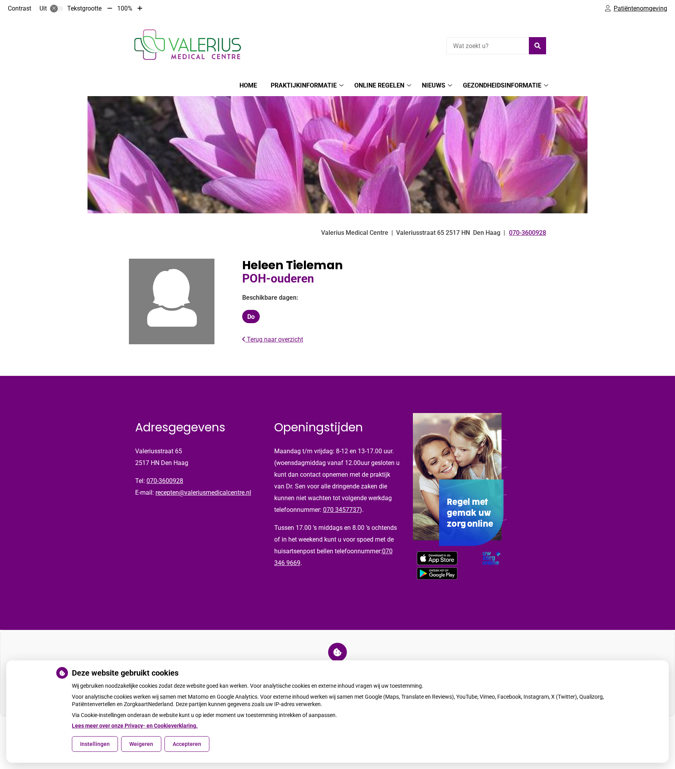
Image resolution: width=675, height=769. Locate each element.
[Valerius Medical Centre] (187, 44)
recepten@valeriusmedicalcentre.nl (203, 492)
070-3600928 (164, 481)
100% (124, 8)
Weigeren (141, 744)
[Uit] (56, 8)
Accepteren (187, 744)
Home (248, 85)
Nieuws (433, 85)
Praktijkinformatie (304, 85)
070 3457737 (341, 509)
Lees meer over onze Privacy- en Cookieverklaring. (135, 726)
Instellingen (95, 744)
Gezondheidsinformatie (502, 85)
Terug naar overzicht (274, 339)
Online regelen (379, 85)
